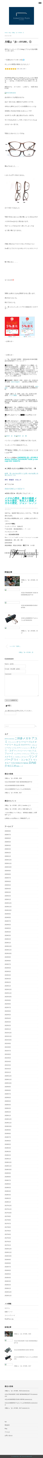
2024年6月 (8, 924)
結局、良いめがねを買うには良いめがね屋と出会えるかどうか (21, 474)
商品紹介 (7, 1425)
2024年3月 (8, 935)
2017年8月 (8, 1220)
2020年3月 (8, 1108)
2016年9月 (8, 1259)
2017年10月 (8, 1213)
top (5, 1421)
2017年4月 (8, 1234)
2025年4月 (8, 888)
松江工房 (12, 766)
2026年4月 (8, 845)
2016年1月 (8, 1288)
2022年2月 (8, 1025)
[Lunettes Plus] (21, 8)
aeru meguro (15, 382)
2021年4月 (8, 1061)
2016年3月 (8, 1281)
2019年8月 (8, 1133)
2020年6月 (8, 1097)
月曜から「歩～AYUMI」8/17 (13, 792)
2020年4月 (8, 1104)
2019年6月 (8, 1140)
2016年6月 (8, 1270)
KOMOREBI (11, 738)
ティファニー (19, 751)
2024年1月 (8, 942)
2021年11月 (8, 1036)
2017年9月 (8, 1216)
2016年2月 (8, 1285)
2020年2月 (8, 1112)
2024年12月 (8, 903)
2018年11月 (8, 1166)
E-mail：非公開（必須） (13, 669)
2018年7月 (8, 1180)
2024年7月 (8, 921)
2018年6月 (8, 1184)
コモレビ (34, 745)
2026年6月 (8, 838)
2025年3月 (8, 892)
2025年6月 (8, 881)
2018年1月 (8, 1202)
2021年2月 (8, 1068)
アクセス (7, 1432)
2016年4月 (8, 1277)
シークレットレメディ (13, 748)
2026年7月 (8, 834)
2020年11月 (8, 1079)
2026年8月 (8, 831)
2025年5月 (8, 885)
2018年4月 (8, 1191)
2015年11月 (8, 1295)
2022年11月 (8, 993)
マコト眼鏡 (13, 395)
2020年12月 (8, 1076)
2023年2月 (8, 982)
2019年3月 (8, 1151)
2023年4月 (8, 975)
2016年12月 (8, 1249)
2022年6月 (8, 1011)
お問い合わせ (8, 1435)
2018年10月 (8, 1169)
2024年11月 (8, 906)
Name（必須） (10, 664)
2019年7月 (8, 1137)
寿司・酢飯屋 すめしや (13, 480)
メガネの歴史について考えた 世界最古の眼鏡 (18, 812)
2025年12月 (8, 860)
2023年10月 (8, 953)
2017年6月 (8, 1227)
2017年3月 (8, 1238)
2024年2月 (8, 939)
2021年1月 (8, 1072)
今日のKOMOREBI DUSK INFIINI (14, 785)
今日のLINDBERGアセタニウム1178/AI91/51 (18, 789)
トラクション (26, 753)
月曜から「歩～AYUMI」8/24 (13, 778)
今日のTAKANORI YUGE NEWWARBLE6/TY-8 (18, 782)
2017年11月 (8, 1209)
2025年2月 (8, 896)
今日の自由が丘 (17, 763)
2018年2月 (8, 1198)
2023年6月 (8, 968)
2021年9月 (8, 1043)
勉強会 (25, 763)
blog (6, 1428)
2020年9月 (8, 1086)
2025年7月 (8, 878)
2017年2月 (8, 1241)
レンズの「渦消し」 (16, 646)
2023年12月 (8, 946)
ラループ (26, 757)
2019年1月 (8, 1158)
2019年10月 (8, 1126)
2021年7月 (8, 1050)
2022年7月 (8, 1007)
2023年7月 (8, 964)
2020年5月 (8, 1101)
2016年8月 (8, 1263)
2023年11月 (8, 950)
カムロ (17, 744)
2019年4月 (8, 1148)
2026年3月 (8, 849)
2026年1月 (8, 856)
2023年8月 (8, 960)
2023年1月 (8, 986)
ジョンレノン (26, 748)
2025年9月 (8, 870)
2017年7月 (8, 1223)
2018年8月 (8, 1177)
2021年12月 (8, 1032)
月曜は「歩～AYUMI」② (26, 652)
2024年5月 (8, 928)
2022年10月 (8, 996)
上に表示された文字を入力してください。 (19, 711)
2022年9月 (8, 1000)
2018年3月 (8, 1195)
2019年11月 (8, 1122)
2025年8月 (8, 874)
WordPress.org (9, 1319)
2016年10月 (8, 1256)
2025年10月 (8, 867)
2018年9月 (8, 1173)
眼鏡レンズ (19, 766)
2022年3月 (8, 1022)
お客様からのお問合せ (11, 818)
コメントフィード (10, 1315)
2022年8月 (8, 1004)
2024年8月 (8, 917)
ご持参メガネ (22, 738)
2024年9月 (8, 914)
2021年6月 (8, 1054)
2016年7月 (8, 1267)
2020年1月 (8, 1115)
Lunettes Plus (15, 1456)
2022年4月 (8, 1018)
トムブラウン (18, 753)
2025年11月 (8, 863)
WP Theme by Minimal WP (26, 1456)
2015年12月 (8, 1292)
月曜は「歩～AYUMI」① (18, 32)
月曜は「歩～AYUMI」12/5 (12, 805)
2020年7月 (8, 1094)
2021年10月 (8, 1040)
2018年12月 (8, 1162)
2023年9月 (8, 957)
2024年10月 (8, 910)
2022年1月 (8, 1029)
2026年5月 (8, 842)
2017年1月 (8, 1245)
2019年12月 (8, 1119)
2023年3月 (8, 978)
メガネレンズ (19, 757)
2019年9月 (8, 1130)
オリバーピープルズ (25, 742)
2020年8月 (8, 1090)
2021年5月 (8, 1058)
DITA (6, 739)
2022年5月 (8, 1014)
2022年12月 (8, 989)
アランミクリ (12, 742)
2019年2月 (8, 1155)
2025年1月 (8, 899)
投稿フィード (8, 1312)
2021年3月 (8, 1065)
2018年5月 (8, 1187)
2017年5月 (8, 1231)
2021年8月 (8, 1047)
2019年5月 (8, 1144)
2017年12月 (8, 1205)
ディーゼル (28, 751)
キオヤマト (26, 745)
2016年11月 (8, 1252)
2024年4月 (8, 932)
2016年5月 (8, 1274)
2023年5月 (8, 971)
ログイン (7, 1308)
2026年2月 (8, 852)
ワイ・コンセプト (23, 759)
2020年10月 (8, 1083)
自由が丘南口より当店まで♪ (15, 489)
